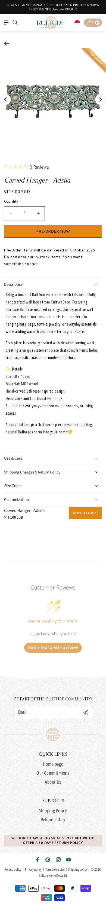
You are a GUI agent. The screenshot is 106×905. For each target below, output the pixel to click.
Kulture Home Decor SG (53, 875)
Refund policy (13, 869)
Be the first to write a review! (53, 647)
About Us (53, 782)
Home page (53, 764)
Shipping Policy (53, 810)
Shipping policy (77, 869)
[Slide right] (100, 99)
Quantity (11, 202)
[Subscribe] (86, 712)
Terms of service (54, 869)
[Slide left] (5, 99)
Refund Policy (53, 819)
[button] (6, 22)
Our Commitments (53, 773)
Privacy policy (33, 869)
